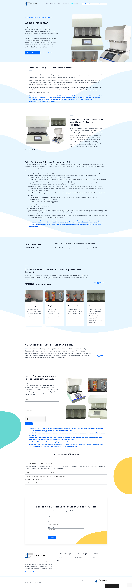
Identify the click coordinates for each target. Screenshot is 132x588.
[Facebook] (25, 571)
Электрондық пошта (54, 522)
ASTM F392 (53, 3)
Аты (49, 516)
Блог (59, 3)
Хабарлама (51, 527)
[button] (78, 3)
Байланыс (66, 3)
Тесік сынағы (78, 559)
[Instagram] (30, 571)
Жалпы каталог (96, 560)
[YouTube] (33, 571)
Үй (47, 3)
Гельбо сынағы (78, 557)
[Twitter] (28, 571)
